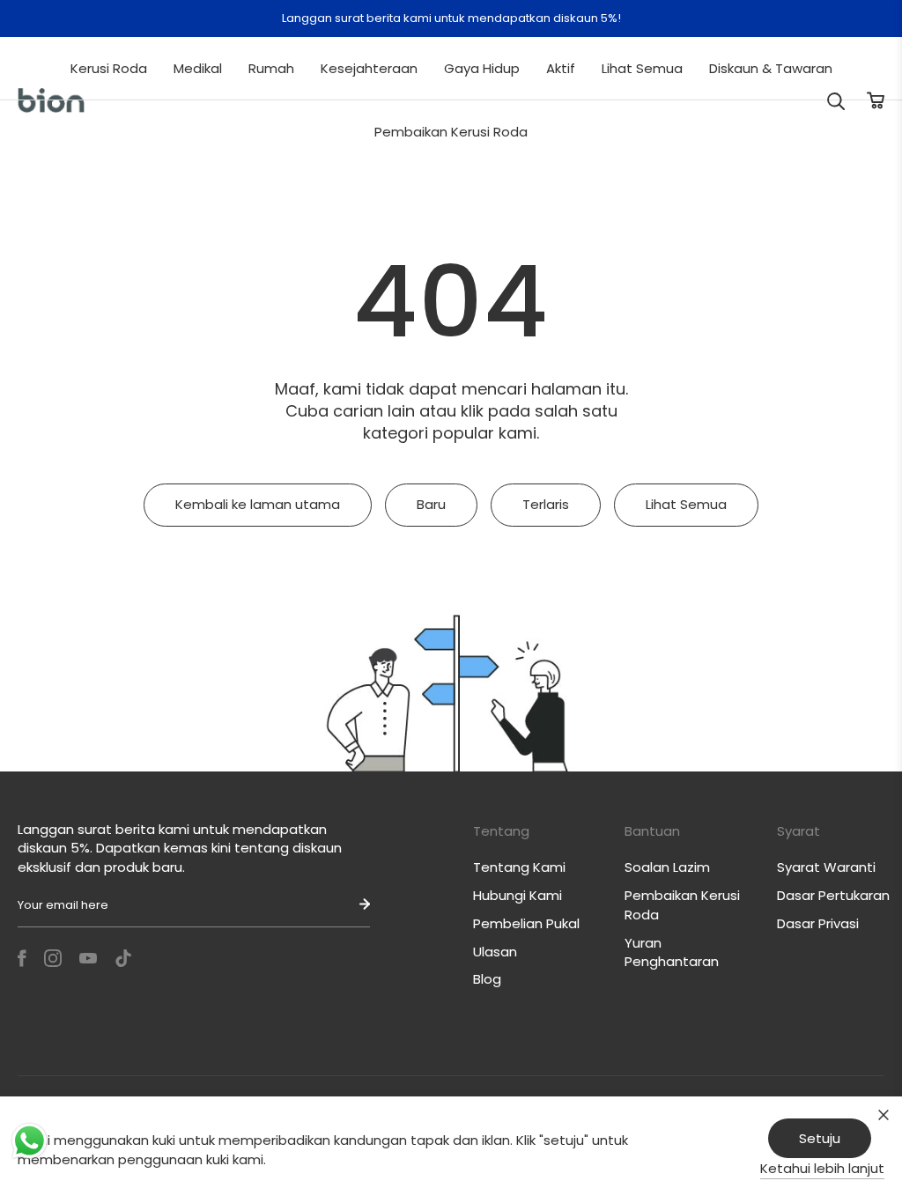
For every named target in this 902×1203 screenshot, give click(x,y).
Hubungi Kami (517, 895)
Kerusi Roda (108, 68)
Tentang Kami (519, 867)
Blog (487, 979)
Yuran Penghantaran (672, 952)
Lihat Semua (642, 68)
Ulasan (495, 951)
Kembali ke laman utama (257, 504)
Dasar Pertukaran (833, 895)
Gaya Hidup (482, 68)
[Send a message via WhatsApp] (29, 1141)
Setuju (819, 1138)
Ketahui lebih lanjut (822, 1168)
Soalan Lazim (667, 867)
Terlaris (545, 504)
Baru (431, 504)
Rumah (271, 68)
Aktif (560, 68)
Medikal (198, 68)
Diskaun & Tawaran (770, 68)
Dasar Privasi (818, 923)
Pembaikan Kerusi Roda (451, 131)
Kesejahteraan (369, 68)
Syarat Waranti (826, 867)
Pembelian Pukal (526, 923)
